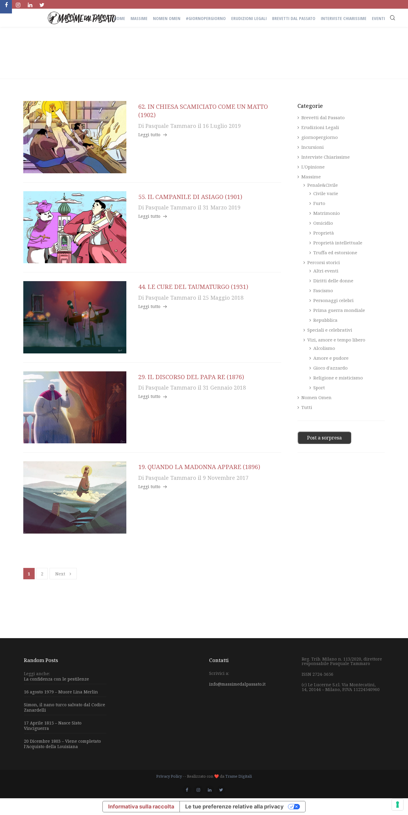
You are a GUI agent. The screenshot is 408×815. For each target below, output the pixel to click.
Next (60, 574)
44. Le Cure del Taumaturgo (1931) (193, 287)
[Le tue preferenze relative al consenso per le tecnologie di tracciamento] (397, 804)
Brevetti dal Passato (323, 117)
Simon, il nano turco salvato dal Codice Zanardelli (64, 707)
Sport (319, 387)
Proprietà (323, 233)
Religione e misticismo (338, 378)
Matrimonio (326, 213)
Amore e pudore (331, 358)
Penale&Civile (322, 185)
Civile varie (325, 193)
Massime (311, 177)
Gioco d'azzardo (330, 368)
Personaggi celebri (333, 300)
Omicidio (323, 223)
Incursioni (312, 147)
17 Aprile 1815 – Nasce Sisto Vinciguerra (53, 725)
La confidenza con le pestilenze (56, 679)
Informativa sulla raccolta (141, 806)
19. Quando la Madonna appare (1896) (199, 467)
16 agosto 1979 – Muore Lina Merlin (61, 692)
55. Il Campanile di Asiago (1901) (190, 197)
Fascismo (323, 290)
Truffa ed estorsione (335, 252)
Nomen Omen (316, 397)
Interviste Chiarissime (325, 157)
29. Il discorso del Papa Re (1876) (191, 377)
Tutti (306, 407)
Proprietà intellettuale (337, 243)
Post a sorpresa (324, 437)
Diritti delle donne (333, 281)
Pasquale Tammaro (170, 125)
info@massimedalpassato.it (237, 684)
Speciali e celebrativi (329, 330)
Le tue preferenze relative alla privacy (234, 806)
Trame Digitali (238, 776)
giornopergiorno (319, 137)
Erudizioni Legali (320, 127)
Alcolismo (324, 348)
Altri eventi (325, 271)
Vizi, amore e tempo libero (336, 340)
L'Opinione (313, 167)
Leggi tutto (149, 134)
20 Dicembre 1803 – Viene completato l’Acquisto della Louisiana (62, 743)
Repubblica (325, 320)
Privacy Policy (169, 776)
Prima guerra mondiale (339, 310)
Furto (319, 203)
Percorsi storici (323, 262)
